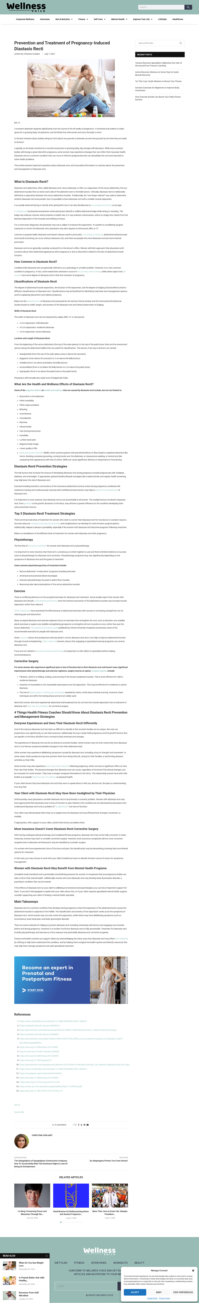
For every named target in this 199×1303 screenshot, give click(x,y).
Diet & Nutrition (63, 19)
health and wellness (53, 390)
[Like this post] (75, 1125)
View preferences (183, 1292)
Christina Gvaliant (32, 54)
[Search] (188, 7)
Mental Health (118, 19)
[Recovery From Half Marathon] (9, 1295)
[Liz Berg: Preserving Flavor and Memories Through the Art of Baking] (32, 1195)
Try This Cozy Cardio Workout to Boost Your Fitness (158, 81)
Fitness (81, 19)
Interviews (45, 19)
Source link (19, 1112)
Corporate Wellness (25, 19)
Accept (135, 1292)
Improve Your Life (141, 19)
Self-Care (98, 19)
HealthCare (177, 19)
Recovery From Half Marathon (29, 1294)
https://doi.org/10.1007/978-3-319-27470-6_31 (41, 1091)
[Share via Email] (88, 1125)
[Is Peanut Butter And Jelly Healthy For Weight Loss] (9, 1280)
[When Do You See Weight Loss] (9, 1265)
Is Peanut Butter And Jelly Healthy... (31, 1279)
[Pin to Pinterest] (84, 1125)
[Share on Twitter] (81, 1125)
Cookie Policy (152, 1298)
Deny (159, 1292)
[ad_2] (17, 1105)
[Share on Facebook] (78, 1125)
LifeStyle (162, 19)
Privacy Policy (164, 1298)
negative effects (34, 390)
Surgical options (99, 671)
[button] (193, 1270)
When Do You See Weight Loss (31, 1264)
